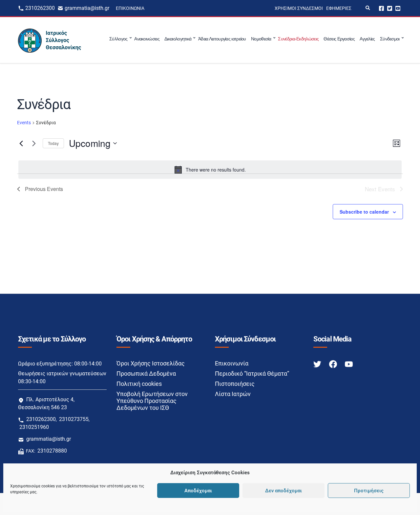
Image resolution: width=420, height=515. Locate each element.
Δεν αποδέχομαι (283, 491)
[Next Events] (34, 143)
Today (53, 143)
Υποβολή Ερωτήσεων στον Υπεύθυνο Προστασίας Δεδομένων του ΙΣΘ (152, 400)
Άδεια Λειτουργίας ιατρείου (222, 38)
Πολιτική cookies (139, 383)
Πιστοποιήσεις (235, 383)
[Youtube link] (349, 364)
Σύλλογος (118, 38)
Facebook (381, 8)
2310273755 (74, 419)
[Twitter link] (318, 364)
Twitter (389, 8)
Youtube (398, 8)
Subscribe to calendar (364, 211)
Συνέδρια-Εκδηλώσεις (298, 38)
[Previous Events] (21, 143)
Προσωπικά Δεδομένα (146, 373)
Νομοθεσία (261, 38)
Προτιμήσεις (369, 491)
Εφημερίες (338, 8)
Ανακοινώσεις (146, 38)
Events (24, 122)
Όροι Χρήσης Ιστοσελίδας (150, 363)
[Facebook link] (333, 364)
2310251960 (34, 427)
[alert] (210, 169)
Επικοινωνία (130, 8)
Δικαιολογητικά (177, 38)
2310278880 (52, 451)
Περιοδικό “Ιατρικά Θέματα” (252, 373)
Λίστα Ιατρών (233, 393)
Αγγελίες (367, 38)
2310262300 (40, 8)
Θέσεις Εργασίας (339, 38)
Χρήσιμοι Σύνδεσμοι (299, 8)
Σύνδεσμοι (390, 38)
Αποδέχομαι (198, 491)
